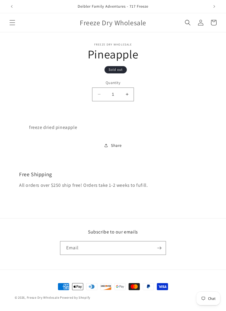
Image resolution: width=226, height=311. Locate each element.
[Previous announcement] (11, 6)
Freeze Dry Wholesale (43, 297)
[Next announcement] (214, 6)
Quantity (113, 82)
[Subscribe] (159, 248)
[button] (12, 22)
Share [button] (116, 145)
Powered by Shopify (75, 297)
